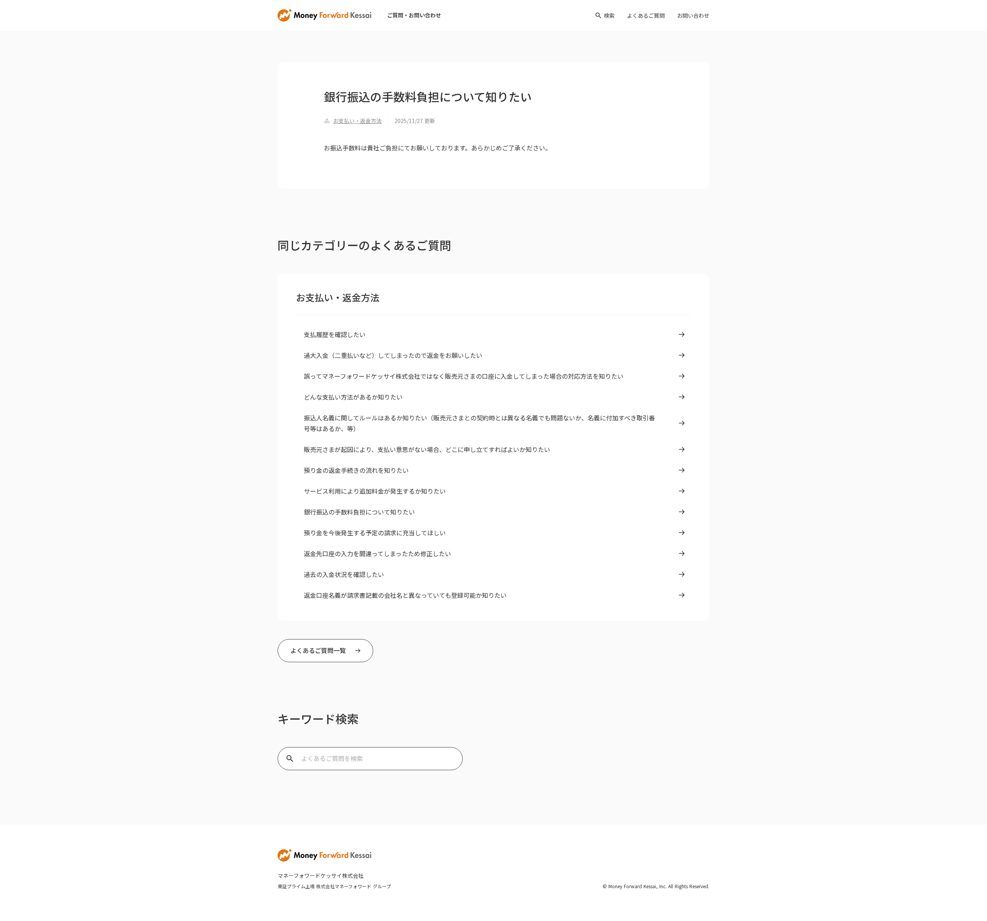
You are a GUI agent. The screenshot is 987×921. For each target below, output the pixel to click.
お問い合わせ (693, 15)
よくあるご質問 (646, 15)
